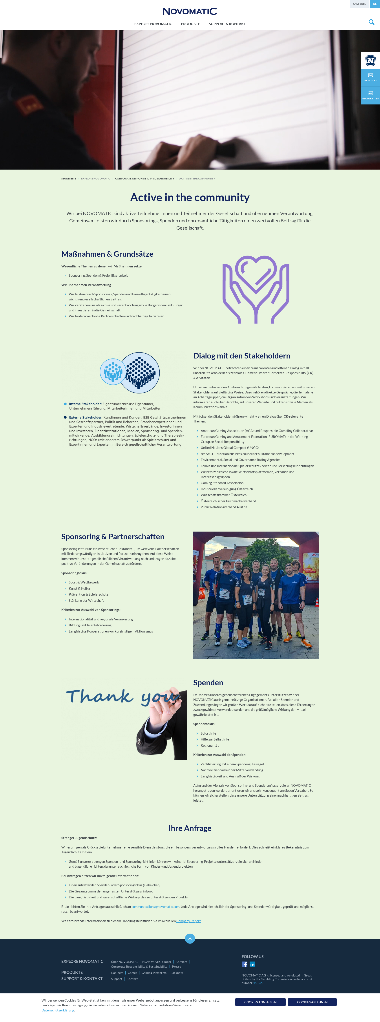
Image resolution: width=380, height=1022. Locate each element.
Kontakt (132, 979)
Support (116, 979)
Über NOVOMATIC (124, 961)
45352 (257, 983)
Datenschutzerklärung (58, 1010)
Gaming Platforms (154, 972)
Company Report (188, 921)
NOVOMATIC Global (156, 961)
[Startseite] (190, 11)
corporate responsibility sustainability (144, 178)
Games (132, 972)
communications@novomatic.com (155, 907)
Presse (176, 966)
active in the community (197, 178)
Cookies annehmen (260, 1002)
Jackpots (177, 972)
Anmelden (359, 3)
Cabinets (117, 972)
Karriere (181, 961)
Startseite (68, 178)
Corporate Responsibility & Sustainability (139, 966)
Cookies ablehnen (312, 1002)
